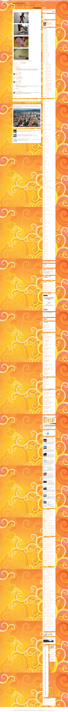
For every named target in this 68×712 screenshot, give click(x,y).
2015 (45, 44)
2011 (45, 49)
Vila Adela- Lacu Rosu (46, 628)
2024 (45, 32)
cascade (44, 130)
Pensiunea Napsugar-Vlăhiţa (47, 620)
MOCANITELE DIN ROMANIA (47, 522)
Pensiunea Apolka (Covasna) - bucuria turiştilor (48, 78)
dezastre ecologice (46, 152)
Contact (44, 17)
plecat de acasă (19, 3)
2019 (45, 39)
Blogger (54, 710)
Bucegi (44, 120)
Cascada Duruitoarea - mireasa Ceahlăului (48, 90)
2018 (45, 40)
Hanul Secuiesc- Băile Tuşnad (47, 575)
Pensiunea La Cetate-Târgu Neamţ (48, 613)
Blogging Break (46, 348)
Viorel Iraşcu (17, 72)
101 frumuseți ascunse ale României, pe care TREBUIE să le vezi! (50, 474)
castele (44, 133)
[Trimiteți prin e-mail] (21, 62)
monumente (45, 189)
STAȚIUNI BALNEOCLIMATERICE (48, 555)
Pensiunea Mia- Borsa (46, 618)
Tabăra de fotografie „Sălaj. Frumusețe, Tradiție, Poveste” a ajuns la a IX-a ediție (48, 337)
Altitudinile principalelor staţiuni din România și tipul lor (50, 495)
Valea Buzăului (45, 249)
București (44, 123)
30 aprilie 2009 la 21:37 (18, 89)
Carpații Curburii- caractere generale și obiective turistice (50, 481)
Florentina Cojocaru (46, 161)
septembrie (47, 56)
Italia (44, 173)
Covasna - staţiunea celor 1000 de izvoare (48, 74)
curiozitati (44, 145)
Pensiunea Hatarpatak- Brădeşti (48, 609)
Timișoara (44, 236)
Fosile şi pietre (46, 360)
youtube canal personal (46, 258)
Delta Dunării (45, 151)
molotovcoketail (48, 710)
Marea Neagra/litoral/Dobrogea (47, 180)
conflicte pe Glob (45, 139)
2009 (45, 51)
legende (44, 176)
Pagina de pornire (27, 100)
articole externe (45, 108)
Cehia (44, 135)
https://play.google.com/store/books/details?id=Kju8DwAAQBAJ (49, 273)
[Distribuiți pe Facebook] (24, 62)
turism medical (45, 246)
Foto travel (46, 335)
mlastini (44, 185)
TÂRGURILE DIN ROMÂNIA (47, 564)
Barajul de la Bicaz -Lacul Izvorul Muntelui (48, 88)
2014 (45, 45)
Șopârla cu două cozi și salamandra (48, 76)
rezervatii (44, 220)
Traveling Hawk (46, 340)
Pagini (44, 16)
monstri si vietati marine (46, 186)
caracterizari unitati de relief (47, 129)
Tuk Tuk (45, 351)
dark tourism (45, 148)
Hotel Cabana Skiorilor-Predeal (47, 578)
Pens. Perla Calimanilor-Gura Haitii (48, 594)
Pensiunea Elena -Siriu (46, 607)
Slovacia (44, 227)
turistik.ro (44, 387)
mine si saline (45, 182)
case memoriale (45, 132)
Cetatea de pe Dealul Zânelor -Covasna (48, 64)
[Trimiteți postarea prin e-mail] (20, 62)
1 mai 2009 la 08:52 (18, 94)
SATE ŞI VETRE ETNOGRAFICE (48, 552)
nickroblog (46, 343)
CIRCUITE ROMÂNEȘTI (46, 517)
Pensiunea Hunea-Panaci (47, 610)
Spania (44, 229)
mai (45, 61)
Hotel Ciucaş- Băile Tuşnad (47, 581)
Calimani (44, 126)
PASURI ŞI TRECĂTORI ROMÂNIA (48, 525)
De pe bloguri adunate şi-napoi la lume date (48, 407)
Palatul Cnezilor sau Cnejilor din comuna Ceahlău (48, 86)
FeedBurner (51, 304)
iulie (45, 59)
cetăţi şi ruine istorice (46, 136)
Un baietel (46, 69)
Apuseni (44, 107)
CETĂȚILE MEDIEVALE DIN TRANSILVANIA (47, 547)
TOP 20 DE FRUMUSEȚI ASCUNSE (48, 557)
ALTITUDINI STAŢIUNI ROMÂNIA (48, 514)
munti (44, 192)
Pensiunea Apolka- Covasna (47, 597)
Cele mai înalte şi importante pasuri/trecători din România (24, 134)
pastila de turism (45, 204)
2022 (45, 35)
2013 (45, 46)
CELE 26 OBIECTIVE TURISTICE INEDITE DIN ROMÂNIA (48, 545)
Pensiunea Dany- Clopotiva (47, 604)
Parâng (44, 201)
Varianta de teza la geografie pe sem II (48, 68)
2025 (45, 31)
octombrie (46, 55)
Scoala (44, 224)
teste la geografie (45, 235)
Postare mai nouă (16, 100)
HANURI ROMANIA (46, 518)
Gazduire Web (46, 324)
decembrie (46, 52)
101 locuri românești (46, 101)
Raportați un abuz (46, 261)
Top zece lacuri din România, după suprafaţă (23, 138)
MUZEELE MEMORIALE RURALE (48, 551)
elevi (44, 158)
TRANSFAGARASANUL (52, 654)
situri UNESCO (45, 226)
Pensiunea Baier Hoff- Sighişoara (48, 600)
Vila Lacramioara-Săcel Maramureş (48, 629)
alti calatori (44, 104)
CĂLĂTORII (46, 372)
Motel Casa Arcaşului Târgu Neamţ (48, 591)
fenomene (44, 160)
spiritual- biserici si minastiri (47, 230)
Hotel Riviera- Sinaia (46, 588)
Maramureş (45, 179)
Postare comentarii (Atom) (28, 102)
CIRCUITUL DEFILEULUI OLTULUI (48, 700)
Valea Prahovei (45, 254)
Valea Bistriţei (45, 248)
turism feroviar (45, 245)
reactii (44, 217)
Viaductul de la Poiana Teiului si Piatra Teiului (48, 83)
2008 (45, 96)
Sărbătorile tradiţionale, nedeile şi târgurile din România (50, 440)
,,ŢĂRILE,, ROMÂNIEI (46, 539)
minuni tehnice (45, 183)
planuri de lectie (45, 208)
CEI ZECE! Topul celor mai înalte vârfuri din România (50, 488)
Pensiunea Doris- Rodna (47, 606)
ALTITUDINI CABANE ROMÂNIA (48, 511)
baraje (44, 114)
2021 (45, 36)
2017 (45, 41)
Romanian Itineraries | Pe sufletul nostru (48, 355)
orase (44, 198)
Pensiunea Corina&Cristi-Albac (47, 603)
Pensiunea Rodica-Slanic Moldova (48, 623)
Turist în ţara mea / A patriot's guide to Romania (48, 368)
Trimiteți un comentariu (17, 96)
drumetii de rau (45, 157)
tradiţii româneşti (45, 239)
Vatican (44, 257)
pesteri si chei (45, 207)
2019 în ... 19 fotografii (47, 373)
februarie (46, 93)
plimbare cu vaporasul (46, 210)
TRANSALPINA (52, 652)
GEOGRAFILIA (46, 392)
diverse (44, 154)
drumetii (44, 155)
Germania (44, 167)
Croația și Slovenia (46, 142)
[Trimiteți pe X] (23, 62)
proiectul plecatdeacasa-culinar (47, 214)
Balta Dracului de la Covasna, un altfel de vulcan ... (48, 81)
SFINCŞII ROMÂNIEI (46, 554)
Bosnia (44, 117)
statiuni (44, 232)
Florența (44, 163)
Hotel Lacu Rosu (45, 584)
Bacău (44, 111)
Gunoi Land (49, 453)
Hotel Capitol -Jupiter (46, 579)
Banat (44, 113)
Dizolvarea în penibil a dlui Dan (48, 411)
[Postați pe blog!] (22, 62)
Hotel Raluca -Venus (46, 587)
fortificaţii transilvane (46, 164)
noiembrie (46, 54)
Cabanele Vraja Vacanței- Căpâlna (48, 569)
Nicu (45, 363)
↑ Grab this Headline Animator (49, 315)
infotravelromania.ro (46, 384)
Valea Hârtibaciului (46, 251)
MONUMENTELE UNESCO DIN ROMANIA (52, 659)
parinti (44, 202)
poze (44, 211)
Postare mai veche (37, 100)
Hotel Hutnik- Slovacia (46, 582)
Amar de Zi (46, 410)
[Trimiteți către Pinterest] (25, 62)
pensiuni (44, 205)
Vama (44, 255)
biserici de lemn (45, 116)
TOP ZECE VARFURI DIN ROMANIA (48, 534)
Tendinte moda (46, 327)
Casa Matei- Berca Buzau (47, 572)
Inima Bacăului (46, 400)
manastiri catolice (45, 177)
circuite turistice (45, 138)
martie (46, 92)
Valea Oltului (45, 252)
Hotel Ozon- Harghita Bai (47, 585)
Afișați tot (54, 375)
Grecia (44, 170)
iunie (46, 60)
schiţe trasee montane (46, 223)
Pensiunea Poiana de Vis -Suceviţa (48, 621)
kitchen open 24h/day (47, 396)
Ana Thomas (17, 76)
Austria (44, 110)
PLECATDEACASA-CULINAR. (47, 286)
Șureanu (44, 233)
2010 (45, 50)
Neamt (44, 195)
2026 (45, 30)
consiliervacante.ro (46, 381)
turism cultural (45, 242)
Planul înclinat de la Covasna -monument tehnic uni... (48, 71)
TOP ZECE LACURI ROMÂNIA (47, 558)
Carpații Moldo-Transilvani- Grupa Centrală (50, 502)
